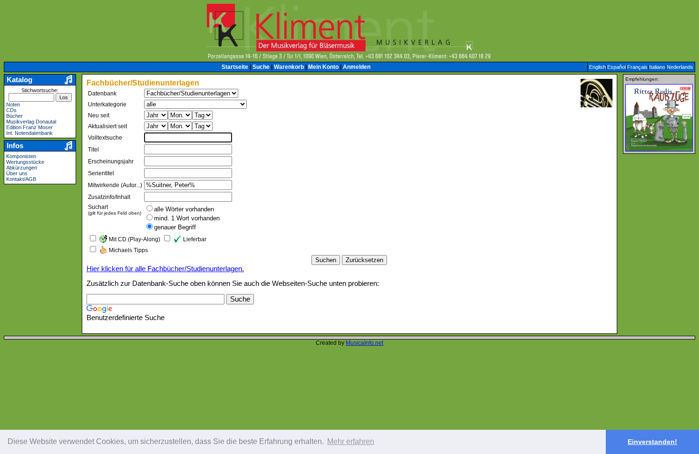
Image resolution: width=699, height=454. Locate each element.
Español (616, 67)
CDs (11, 110)
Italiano (657, 67)
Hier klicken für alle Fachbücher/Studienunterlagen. (165, 269)
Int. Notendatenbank (29, 133)
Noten (13, 104)
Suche (261, 67)
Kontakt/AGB (21, 179)
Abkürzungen (21, 167)
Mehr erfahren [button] (350, 441)
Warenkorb (289, 67)
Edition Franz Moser (29, 127)
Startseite (235, 67)
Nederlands (680, 67)
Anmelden (356, 67)
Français (637, 67)
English (597, 67)
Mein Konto (323, 67)
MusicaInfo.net (364, 343)
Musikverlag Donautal (31, 121)
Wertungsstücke (25, 162)
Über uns (17, 173)
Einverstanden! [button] (652, 441)
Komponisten (21, 156)
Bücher (14, 116)
